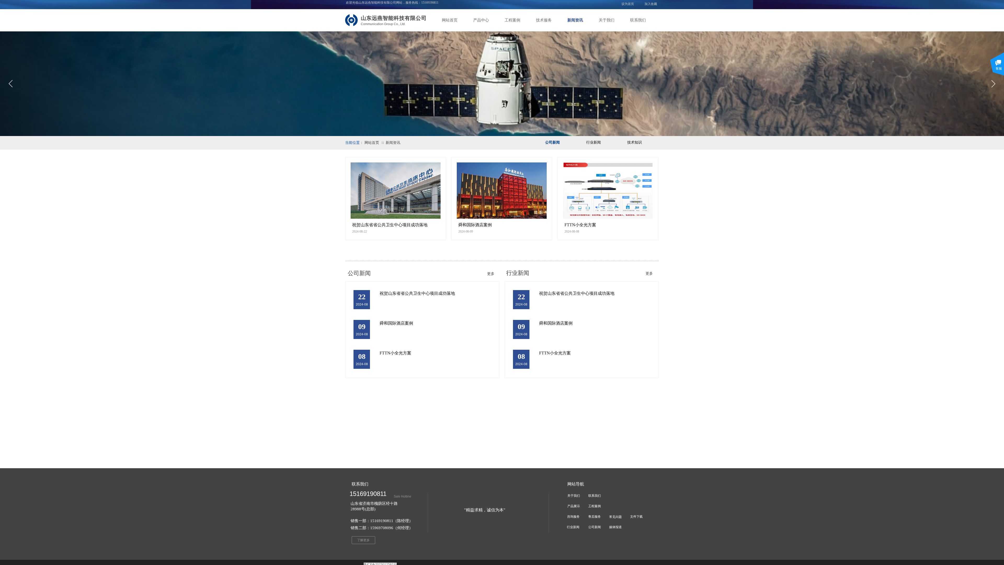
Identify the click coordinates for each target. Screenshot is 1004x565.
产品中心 (481, 20)
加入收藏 (650, 4)
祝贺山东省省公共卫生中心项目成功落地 (389, 225)
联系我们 (638, 20)
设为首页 (627, 4)
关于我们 (606, 20)
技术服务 (544, 20)
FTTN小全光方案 (580, 225)
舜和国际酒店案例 (475, 225)
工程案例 (512, 20)
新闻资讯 (575, 20)
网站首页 (450, 20)
